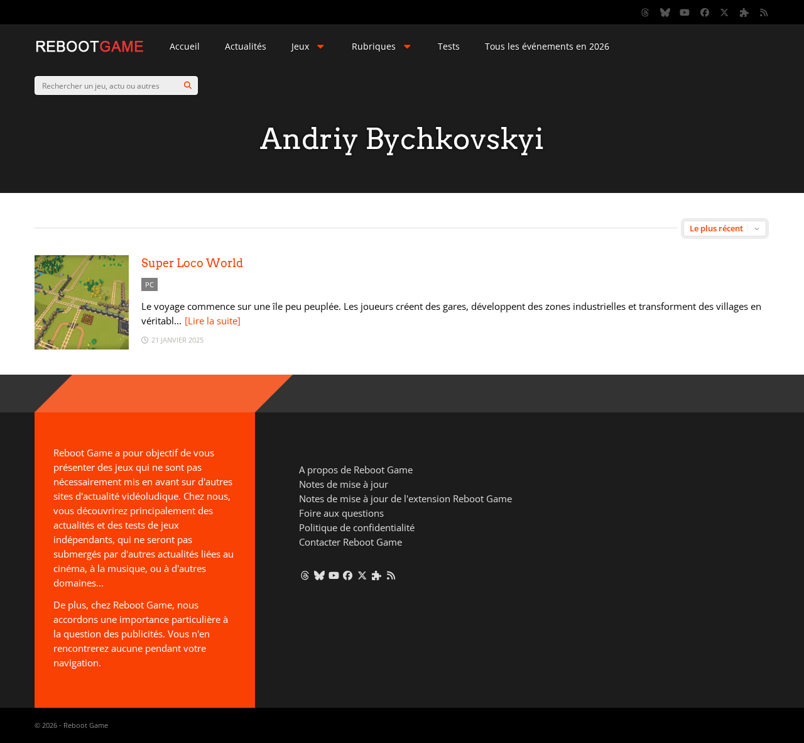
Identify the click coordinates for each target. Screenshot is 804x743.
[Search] (188, 85)
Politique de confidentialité (357, 527)
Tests (449, 46)
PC (149, 284)
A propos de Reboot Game (356, 469)
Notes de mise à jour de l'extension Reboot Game (405, 498)
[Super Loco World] (82, 346)
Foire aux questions (341, 513)
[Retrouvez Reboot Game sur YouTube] (685, 12)
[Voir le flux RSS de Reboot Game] (764, 12)
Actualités (245, 46)
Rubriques (374, 46)
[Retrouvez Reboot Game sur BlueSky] (665, 12)
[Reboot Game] (89, 50)
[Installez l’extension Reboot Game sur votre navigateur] (744, 12)
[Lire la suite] (213, 320)
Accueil (185, 46)
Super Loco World (192, 263)
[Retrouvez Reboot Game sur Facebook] (704, 12)
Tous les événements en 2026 (547, 46)
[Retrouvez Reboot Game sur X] (725, 12)
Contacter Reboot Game (350, 542)
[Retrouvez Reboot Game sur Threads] (645, 12)
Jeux (300, 46)
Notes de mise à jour (343, 484)
